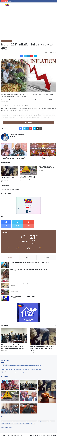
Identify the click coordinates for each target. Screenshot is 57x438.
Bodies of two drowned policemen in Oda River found (23, 284)
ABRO (3, 421)
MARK (3, 423)
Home (3, 38)
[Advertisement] (28, 27)
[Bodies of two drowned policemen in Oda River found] (5, 285)
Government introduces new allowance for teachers (23, 296)
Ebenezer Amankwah (17, 134)
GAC (36, 421)
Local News (9, 40)
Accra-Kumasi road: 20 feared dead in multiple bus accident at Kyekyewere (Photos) (31, 290)
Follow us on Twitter (6, 427)
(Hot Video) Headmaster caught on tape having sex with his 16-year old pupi (29, 262)
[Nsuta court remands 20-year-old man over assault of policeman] (47, 397)
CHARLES (21, 421)
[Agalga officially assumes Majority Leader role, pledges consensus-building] (28, 408)
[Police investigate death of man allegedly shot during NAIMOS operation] (10, 408)
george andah (41, 421)
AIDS (7, 421)
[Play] (27, 211)
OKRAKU (27, 423)
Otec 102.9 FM (23, 435)
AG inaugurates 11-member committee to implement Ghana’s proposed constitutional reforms (13, 347)
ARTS (16, 421)
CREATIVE (27, 421)
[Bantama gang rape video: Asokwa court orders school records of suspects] (5, 275)
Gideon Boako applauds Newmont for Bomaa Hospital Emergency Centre (46, 168)
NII (23, 423)
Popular (10, 257)
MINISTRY (8, 423)
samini (32, 423)
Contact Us (48, 435)
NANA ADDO (18, 423)
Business (7, 38)
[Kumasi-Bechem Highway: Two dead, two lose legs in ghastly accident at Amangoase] (28, 170)
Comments (46, 257)
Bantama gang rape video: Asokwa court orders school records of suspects (29, 269)
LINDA (47, 421)
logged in (9, 189)
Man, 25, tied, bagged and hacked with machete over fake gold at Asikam (25, 1)
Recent (27, 257)
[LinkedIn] (12, 136)
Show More (28, 122)
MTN (13, 423)
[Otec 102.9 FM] (11, 4)
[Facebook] (11, 136)
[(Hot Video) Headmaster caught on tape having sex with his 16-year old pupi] (5, 265)
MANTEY (52, 421)
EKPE (32, 421)
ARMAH (11, 421)
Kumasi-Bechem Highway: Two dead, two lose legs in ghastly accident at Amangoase (28, 178)
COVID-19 (53, 435)
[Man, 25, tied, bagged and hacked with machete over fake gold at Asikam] (9, 171)
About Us (43, 435)
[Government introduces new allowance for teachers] (5, 298)
